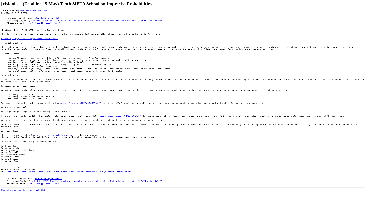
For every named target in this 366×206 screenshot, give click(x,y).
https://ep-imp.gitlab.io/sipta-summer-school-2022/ (29, 39)
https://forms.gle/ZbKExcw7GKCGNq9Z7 (81, 103)
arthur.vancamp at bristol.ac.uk (33, 10)
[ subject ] (46, 23)
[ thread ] (38, 23)
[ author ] (56, 23)
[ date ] (30, 23)
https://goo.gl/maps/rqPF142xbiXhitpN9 (119, 116)
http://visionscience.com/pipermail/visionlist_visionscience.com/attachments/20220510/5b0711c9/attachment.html (70, 172)
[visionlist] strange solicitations (48, 18)
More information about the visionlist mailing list (23, 190)
